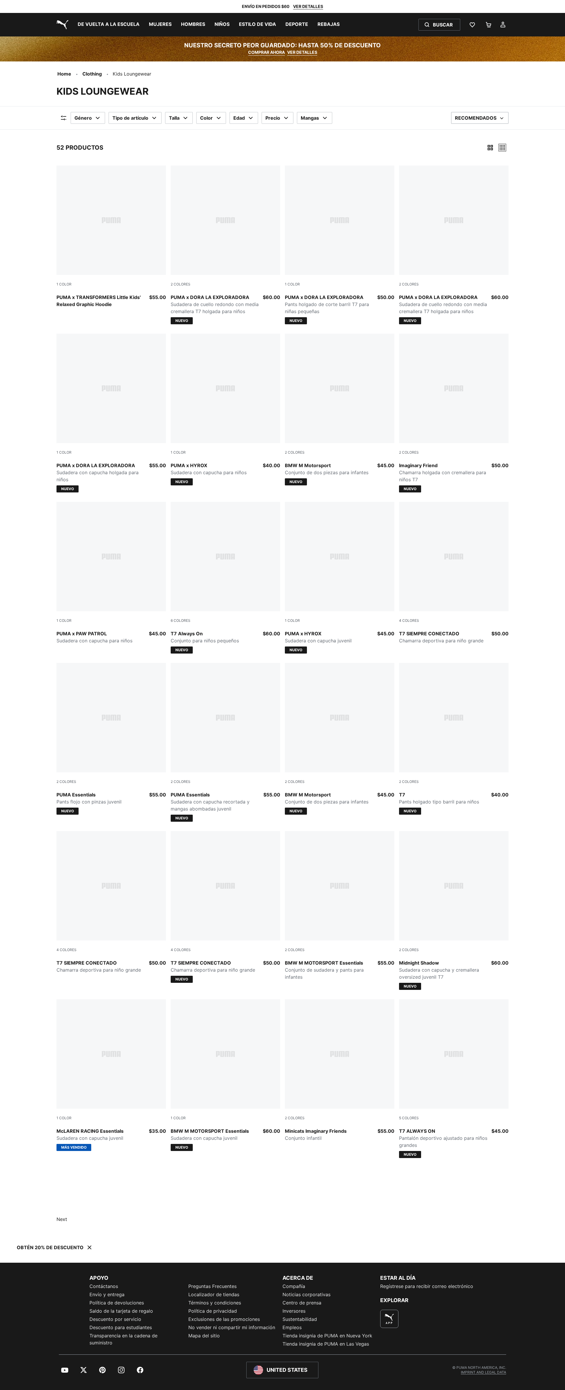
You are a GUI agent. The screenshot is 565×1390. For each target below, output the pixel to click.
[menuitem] (108, 24)
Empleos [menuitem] (292, 1327)
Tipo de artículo (130, 118)
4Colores (409, 620)
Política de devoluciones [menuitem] (116, 1303)
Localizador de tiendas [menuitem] (213, 1294)
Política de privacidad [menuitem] (212, 1311)
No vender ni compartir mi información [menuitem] (231, 1327)
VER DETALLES (308, 6)
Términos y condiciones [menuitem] (214, 1303)
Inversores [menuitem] (293, 1311)
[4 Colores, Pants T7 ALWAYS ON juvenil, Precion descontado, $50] (453, 573)
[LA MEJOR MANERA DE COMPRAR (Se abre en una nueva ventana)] (389, 1319)
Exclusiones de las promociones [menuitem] (224, 1319)
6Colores (180, 620)
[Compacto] (490, 147)
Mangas (310, 118)
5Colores (409, 1118)
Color (206, 118)
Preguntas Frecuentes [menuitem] (212, 1286)
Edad (239, 118)
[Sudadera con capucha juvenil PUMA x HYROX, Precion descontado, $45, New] (339, 578)
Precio (272, 118)
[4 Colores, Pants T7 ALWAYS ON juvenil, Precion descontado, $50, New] (225, 907)
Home (64, 74)
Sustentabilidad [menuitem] (299, 1319)
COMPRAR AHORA (266, 52)
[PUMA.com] (61, 25)
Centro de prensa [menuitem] (301, 1303)
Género (83, 118)
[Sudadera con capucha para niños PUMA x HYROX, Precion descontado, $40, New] (225, 409)
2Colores (180, 284)
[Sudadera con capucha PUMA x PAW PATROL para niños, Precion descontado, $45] (111, 573)
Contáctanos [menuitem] (103, 1286)
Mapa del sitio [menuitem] (204, 1336)
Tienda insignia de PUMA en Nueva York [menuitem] (327, 1336)
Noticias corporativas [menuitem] (306, 1294)
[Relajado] (502, 147)
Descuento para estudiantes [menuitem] (120, 1327)
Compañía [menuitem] (293, 1286)
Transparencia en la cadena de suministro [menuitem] (123, 1339)
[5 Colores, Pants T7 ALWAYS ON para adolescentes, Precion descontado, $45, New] (453, 1078)
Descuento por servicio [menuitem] (115, 1319)
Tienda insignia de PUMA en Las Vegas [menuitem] (325, 1344)
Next (61, 1219)
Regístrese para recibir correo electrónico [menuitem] (426, 1286)
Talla (174, 118)
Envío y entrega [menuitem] (106, 1294)
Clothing (92, 74)
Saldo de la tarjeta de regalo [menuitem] (121, 1311)
